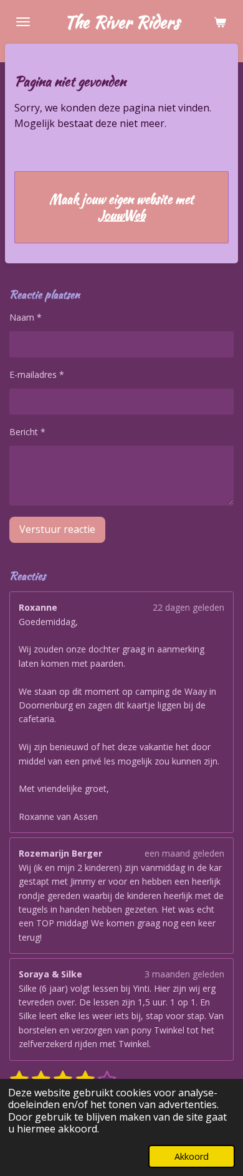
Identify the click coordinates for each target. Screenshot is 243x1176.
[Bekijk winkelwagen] (220, 21)
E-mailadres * (36, 374)
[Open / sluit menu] (23, 21)
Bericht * (27, 432)
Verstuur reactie (57, 529)
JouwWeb (121, 215)
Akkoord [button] (191, 1156)
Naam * (25, 317)
